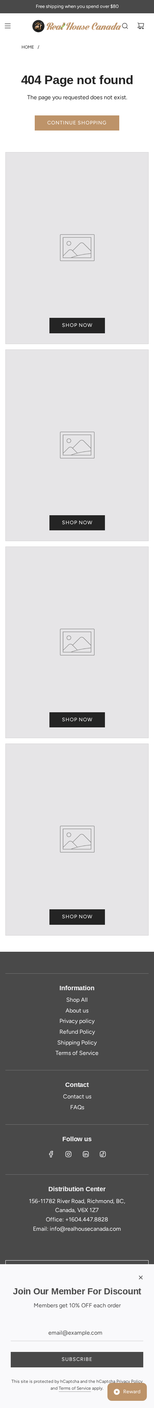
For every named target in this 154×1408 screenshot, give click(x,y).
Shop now (77, 325)
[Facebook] (51, 1154)
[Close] (141, 1277)
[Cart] (141, 26)
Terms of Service (75, 1388)
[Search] (125, 26)
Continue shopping (77, 123)
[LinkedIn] (85, 1154)
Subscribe (77, 1359)
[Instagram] (68, 1154)
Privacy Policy (129, 1381)
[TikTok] (103, 1154)
